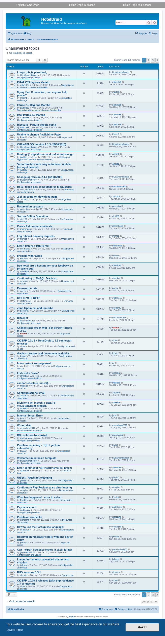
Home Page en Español (137, 4)
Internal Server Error (30, 415)
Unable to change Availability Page (39, 134)
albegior (24, 575)
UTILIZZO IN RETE (28, 298)
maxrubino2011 (27, 428)
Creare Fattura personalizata (34, 226)
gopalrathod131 (27, 552)
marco (23, 333)
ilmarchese (25, 229)
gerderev (24, 311)
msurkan (24, 271)
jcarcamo (24, 520)
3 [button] (153, 60)
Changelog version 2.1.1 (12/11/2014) (39, 176)
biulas (23, 451)
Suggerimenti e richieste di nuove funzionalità (45, 86)
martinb (23, 98)
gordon (23, 480)
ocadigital (24, 529)
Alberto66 (24, 470)
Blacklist (22, 317)
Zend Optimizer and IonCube (35, 308)
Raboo (23, 258)
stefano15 (25, 301)
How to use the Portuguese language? (41, 526)
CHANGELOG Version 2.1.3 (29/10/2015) (41, 144)
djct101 (23, 219)
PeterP (23, 137)
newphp (24, 490)
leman (23, 356)
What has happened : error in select (39, 497)
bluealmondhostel (28, 75)
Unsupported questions (28, 77)
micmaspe (25, 248)
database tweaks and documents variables (43, 353)
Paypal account (26, 507)
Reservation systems (30, 206)
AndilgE (23, 157)
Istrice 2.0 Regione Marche (33, 105)
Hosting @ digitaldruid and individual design (45, 154)
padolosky (25, 510)
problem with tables (29, 255)
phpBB (72, 616)
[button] (157, 60)
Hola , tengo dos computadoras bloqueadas (44, 186)
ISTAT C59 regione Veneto (33, 82)
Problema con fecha (29, 517)
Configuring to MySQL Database (37, 278)
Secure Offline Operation (32, 216)
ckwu (22, 346)
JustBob (24, 199)
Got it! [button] (142, 627)
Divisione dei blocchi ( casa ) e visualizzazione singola (36, 404)
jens (22, 418)
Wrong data (24, 425)
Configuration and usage (29, 149)
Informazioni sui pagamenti (34, 363)
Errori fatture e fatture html (33, 245)
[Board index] (24, 20)
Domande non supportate (29, 430)
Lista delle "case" (28, 373)
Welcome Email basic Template (36, 458)
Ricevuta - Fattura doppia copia (36, 124)
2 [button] (148, 60)
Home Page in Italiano (82, 4)
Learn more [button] (14, 629)
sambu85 (24, 108)
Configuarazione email (31, 392)
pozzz (23, 291)
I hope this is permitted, (32, 72)
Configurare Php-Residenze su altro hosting (44, 487)
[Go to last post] (131, 72)
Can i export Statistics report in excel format (44, 549)
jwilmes (23, 239)
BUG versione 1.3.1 (29, 572)
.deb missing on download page (37, 196)
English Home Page (27, 4)
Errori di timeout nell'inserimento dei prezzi (44, 467)
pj (21, 366)
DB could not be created (32, 435)
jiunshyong (25, 438)
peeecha (24, 209)
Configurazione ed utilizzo (29, 120)
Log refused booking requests (36, 236)
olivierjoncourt (27, 320)
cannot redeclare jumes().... (34, 383)
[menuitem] (27, 33)
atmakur (24, 281)
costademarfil (26, 189)
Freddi (23, 500)
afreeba (24, 376)
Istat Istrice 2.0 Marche (31, 114)
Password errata (27, 288)
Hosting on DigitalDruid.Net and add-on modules (43, 158)
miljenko (24, 386)
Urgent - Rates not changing (34, 477)
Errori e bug (67, 575)
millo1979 (24, 85)
